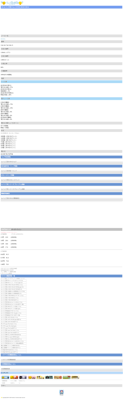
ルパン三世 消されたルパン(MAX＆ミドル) (12, 341)
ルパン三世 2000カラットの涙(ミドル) (11, 306)
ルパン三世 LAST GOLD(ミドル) (9, 317)
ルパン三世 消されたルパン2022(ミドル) (11, 302)
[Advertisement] (55, 21)
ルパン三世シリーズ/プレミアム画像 (13, 189)
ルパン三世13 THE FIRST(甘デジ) (9, 300)
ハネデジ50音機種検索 (8, 359)
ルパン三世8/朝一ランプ (9, 171)
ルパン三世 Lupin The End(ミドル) (10, 330)
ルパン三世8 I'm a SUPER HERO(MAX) (11, 334)
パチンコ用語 (14, 380)
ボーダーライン (16, 229)
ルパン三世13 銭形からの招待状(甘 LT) (11, 293)
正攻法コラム (22, 380)
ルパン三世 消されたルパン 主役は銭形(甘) (12, 343)
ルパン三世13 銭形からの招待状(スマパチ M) (13, 291)
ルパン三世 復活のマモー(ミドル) (9, 311)
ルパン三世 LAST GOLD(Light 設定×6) (11, 319)
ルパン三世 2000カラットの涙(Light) (10, 308)
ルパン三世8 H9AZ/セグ (8, 161)
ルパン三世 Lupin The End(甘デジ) (10, 332)
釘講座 (3, 382)
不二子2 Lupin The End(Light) (8, 326)
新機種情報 (4, 380)
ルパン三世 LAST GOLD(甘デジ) (9, 321)
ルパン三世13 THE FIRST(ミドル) (9, 298)
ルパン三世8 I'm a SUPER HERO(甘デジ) (11, 339)
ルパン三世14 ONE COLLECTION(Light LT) (12, 287)
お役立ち (13, 382)
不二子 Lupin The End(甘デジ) (8, 328)
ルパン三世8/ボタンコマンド (10, 180)
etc (19, 382)
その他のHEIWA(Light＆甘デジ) (9, 352)
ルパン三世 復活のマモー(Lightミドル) (11, 313)
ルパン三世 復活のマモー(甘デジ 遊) (10, 315)
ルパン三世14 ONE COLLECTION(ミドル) (12, 284)
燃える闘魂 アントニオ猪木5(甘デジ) (10, 347)
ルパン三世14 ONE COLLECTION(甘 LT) (11, 289)
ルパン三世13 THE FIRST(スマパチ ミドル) (12, 295)
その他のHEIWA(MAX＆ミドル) (9, 350)
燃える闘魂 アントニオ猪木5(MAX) (10, 345)
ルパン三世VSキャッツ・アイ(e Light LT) (11, 282)
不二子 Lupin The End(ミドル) (8, 324)
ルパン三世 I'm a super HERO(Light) (10, 337)
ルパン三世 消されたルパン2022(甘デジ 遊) (12, 304)
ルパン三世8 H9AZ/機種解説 (10, 198)
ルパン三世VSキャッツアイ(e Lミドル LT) (12, 280)
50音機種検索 (5, 369)
